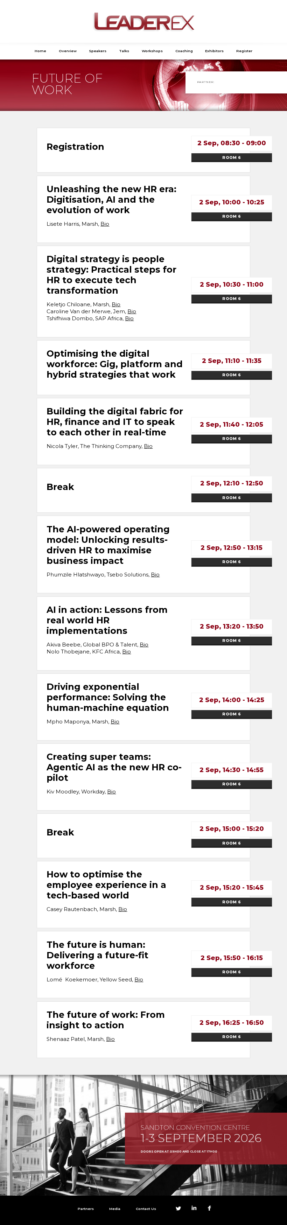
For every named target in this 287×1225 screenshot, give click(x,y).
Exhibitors (214, 51)
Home (40, 51)
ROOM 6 (231, 157)
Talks (124, 51)
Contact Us (146, 1208)
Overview (68, 51)
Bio (104, 223)
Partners (86, 1208)
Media (114, 1208)
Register (244, 51)
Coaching (184, 51)
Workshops (152, 51)
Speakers (97, 51)
